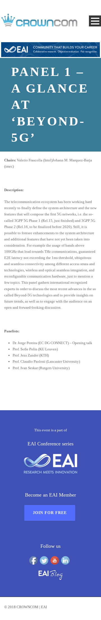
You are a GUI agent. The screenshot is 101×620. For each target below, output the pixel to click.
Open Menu (95, 20)
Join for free (50, 513)
